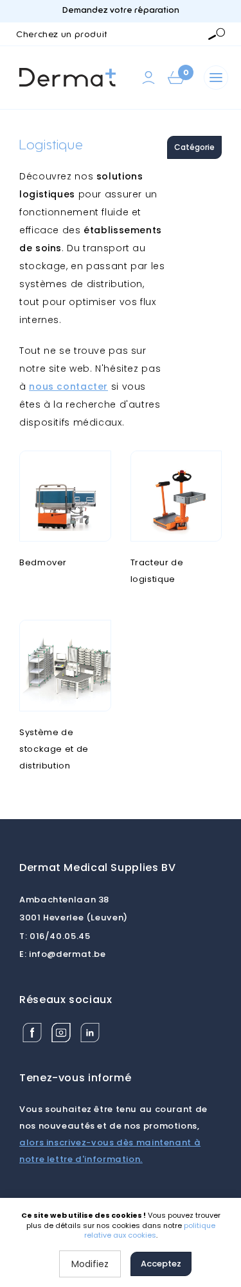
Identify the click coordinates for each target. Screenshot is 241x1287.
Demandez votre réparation (120, 10)
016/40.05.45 (54, 936)
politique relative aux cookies (149, 1230)
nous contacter (68, 386)
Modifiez (90, 1264)
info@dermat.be (62, 954)
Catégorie (194, 147)
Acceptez (161, 1264)
